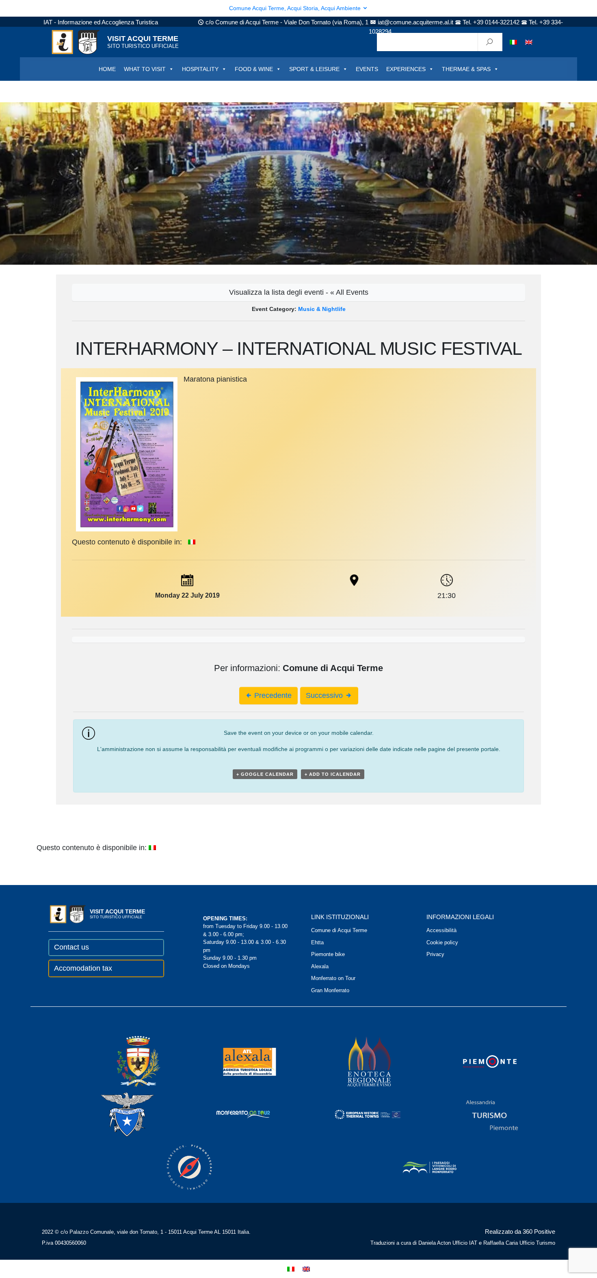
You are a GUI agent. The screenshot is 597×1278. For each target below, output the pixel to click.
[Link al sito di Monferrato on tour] (232, 1114)
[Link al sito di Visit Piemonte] (478, 1061)
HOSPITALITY (200, 69)
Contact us (71, 947)
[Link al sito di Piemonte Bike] (178, 1167)
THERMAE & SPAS (466, 69)
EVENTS (367, 69)
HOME (107, 69)
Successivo (325, 695)
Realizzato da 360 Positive (520, 1231)
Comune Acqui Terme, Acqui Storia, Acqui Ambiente (295, 8)
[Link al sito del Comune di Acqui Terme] (126, 1061)
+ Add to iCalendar (333, 774)
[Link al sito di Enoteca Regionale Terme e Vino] (358, 1061)
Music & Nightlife (322, 309)
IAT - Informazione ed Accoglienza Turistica (100, 22)
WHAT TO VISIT (145, 69)
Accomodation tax (83, 968)
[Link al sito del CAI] (116, 1114)
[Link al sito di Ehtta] (356, 1114)
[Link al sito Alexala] (238, 1061)
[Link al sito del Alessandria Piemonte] (480, 1114)
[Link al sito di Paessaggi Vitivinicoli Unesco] (418, 1167)
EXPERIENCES (406, 69)
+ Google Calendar (265, 774)
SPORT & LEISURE (314, 69)
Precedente (272, 695)
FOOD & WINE (254, 69)
